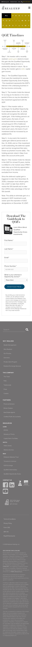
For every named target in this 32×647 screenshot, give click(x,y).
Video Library (8, 445)
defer (23, 69)
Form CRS (7, 527)
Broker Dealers (8, 408)
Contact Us (7, 480)
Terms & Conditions (10, 519)
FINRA (4, 566)
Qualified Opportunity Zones (12, 474)
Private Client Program (10, 362)
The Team (7, 376)
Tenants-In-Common (10, 461)
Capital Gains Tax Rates (11, 438)
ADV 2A (6, 532)
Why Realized (8, 341)
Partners (7, 400)
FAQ (5, 381)
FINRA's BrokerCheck (16, 571)
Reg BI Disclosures (9, 536)
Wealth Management (10, 345)
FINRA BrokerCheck (13, 1)
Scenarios (7, 357)
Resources (7, 423)
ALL (6, 15)
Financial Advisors (9, 404)
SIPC (8, 566)
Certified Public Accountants (12, 416)
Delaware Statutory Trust (11, 457)
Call (19, 1)
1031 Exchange (8, 465)
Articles (6, 430)
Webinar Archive (9, 450)
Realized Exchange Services (12, 366)
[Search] (27, 329)
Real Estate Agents (9, 412)
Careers (6, 393)
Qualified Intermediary (10, 469)
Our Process (7, 353)
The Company (8, 372)
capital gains (12, 59)
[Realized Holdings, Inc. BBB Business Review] (20, 483)
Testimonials (7, 385)
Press (5, 389)
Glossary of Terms (9, 434)
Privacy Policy (8, 523)
